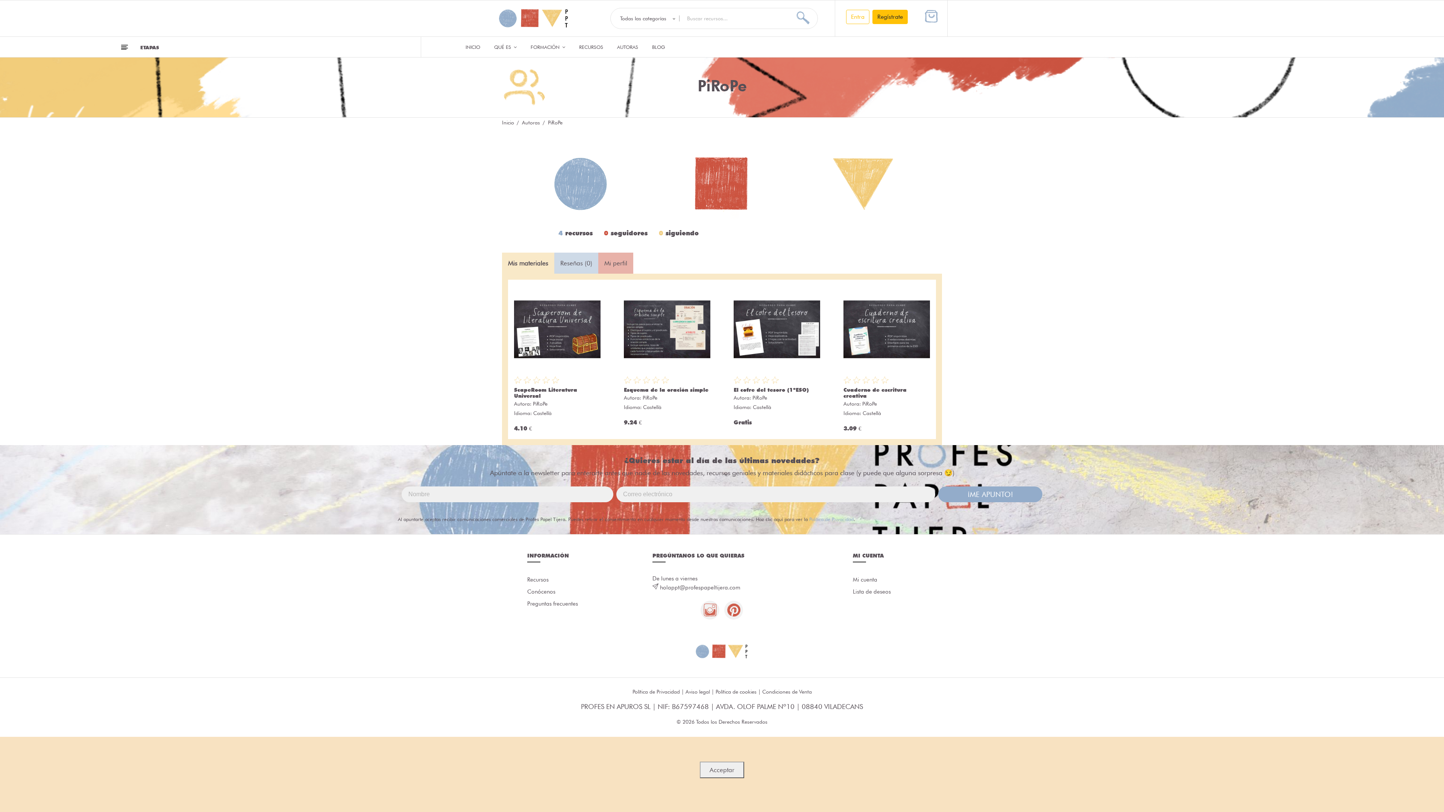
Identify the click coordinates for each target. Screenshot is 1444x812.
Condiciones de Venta (787, 691)
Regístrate (890, 16)
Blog (658, 47)
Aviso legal (698, 691)
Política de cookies (736, 691)
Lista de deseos (872, 591)
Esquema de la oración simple (666, 390)
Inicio (473, 47)
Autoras (627, 47)
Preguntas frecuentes (552, 603)
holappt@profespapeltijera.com (700, 587)
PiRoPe (540, 404)
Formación (546, 47)
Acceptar (722, 770)
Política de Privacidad (831, 519)
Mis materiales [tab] (528, 263)
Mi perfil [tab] (615, 263)
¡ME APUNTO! (990, 494)
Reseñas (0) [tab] (576, 263)
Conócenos (541, 591)
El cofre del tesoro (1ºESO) (771, 390)
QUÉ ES (503, 47)
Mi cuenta (865, 579)
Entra (858, 16)
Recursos (591, 47)
